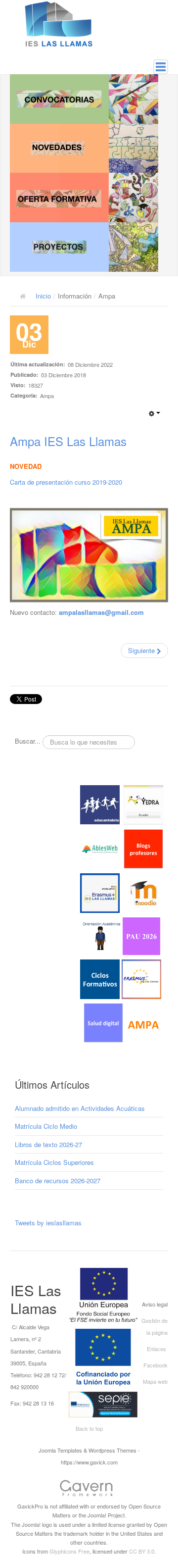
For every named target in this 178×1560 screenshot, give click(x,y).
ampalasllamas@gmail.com (101, 612)
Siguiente (142, 650)
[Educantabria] (100, 803)
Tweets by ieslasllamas (48, 1222)
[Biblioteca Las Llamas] (100, 848)
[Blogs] (143, 848)
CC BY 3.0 (141, 1551)
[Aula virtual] (100, 892)
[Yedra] (143, 803)
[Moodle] (143, 892)
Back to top (89, 1428)
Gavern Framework (89, 1490)
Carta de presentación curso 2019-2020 (66, 482)
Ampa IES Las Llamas (68, 441)
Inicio (43, 296)
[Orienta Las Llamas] (102, 935)
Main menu (160, 66)
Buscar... (28, 741)
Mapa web (155, 1381)
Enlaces (156, 1349)
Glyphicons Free (69, 1551)
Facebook (155, 1365)
